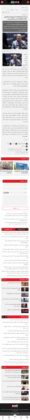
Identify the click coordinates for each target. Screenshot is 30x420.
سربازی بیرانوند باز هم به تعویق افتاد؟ (13, 293)
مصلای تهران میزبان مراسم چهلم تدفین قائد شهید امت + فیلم (15, 348)
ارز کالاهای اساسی (11, 149)
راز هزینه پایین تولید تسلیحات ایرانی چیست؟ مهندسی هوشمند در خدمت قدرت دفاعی (15, 252)
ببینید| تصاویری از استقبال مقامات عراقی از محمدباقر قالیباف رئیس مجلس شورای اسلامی (15, 338)
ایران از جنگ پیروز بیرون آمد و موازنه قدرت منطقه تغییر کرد (11, 289)
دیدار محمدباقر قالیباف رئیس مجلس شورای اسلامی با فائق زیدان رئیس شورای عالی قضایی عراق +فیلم (16, 363)
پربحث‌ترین (7, 229)
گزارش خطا (13, 143)
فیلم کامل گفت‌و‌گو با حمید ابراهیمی (13, 310)
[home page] (15, 416)
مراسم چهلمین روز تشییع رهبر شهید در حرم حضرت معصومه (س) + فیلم (16, 327)
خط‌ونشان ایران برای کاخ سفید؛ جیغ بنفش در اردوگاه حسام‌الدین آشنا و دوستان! (12, 376)
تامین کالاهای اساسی (23, 152)
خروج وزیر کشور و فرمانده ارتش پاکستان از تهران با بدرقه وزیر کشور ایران (15, 263)
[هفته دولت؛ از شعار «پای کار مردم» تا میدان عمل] (25, 382)
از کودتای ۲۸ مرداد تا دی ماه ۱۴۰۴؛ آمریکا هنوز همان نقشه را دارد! (15, 356)
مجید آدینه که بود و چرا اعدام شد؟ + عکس (19, 320)
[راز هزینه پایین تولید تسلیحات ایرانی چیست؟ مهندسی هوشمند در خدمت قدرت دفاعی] (25, 371)
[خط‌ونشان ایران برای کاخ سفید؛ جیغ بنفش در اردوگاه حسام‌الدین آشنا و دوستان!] (25, 377)
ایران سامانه (13, 413)
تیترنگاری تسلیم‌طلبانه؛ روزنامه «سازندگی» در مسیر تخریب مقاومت (11, 392)
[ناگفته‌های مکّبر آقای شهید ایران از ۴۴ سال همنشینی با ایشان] (25, 306)
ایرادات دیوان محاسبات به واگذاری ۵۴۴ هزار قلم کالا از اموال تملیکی (16, 246)
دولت (17, 152)
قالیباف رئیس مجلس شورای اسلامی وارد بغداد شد (17, 331)
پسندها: (8, 143)
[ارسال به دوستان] (8, 12)
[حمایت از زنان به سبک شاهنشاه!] (25, 284)
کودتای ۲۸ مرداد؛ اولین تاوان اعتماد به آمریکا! (18, 359)
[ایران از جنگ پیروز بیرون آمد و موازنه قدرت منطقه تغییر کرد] (25, 289)
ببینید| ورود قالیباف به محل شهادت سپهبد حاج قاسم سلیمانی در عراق (15, 323)
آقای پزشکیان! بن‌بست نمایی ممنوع (13, 386)
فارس (25, 139)
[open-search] (2, 2)
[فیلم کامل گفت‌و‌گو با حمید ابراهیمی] (25, 311)
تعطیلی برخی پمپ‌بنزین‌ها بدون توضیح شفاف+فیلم (17, 275)
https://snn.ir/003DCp (22, 143)
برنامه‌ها (21, 419)
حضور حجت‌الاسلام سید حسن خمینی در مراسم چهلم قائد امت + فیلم (15, 345)
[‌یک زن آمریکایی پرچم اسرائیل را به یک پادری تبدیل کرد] (25, 300)
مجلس (22, 7)
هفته (6, 317)
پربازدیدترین (9, 419)
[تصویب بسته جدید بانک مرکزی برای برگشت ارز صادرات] (21, 165)
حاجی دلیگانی (18, 149)
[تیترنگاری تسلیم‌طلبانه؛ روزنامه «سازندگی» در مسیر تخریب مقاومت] (25, 393)
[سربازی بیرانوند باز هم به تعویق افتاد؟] (25, 295)
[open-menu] (28, 2)
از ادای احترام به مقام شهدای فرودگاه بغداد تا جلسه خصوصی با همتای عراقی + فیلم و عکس (15, 352)
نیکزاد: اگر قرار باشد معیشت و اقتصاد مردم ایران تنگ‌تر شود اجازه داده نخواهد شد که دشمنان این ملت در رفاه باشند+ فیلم (15, 233)
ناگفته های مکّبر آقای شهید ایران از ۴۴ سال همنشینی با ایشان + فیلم (15, 257)
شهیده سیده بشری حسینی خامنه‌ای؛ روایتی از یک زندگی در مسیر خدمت (15, 237)
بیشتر (4, 279)
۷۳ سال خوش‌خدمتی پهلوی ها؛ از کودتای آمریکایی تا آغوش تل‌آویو (15, 334)
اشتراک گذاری (23, 146)
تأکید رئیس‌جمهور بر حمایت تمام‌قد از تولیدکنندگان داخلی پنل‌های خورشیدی (16, 241)
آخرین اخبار (20, 229)
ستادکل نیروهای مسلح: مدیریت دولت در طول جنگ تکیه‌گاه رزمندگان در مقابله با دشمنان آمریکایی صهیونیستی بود (16, 268)
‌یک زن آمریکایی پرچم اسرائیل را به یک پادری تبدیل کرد (11, 300)
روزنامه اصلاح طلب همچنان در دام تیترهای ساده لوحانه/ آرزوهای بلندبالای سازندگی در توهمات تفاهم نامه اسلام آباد (15, 272)
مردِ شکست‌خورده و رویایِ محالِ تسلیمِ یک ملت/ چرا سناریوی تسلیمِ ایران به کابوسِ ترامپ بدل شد (11, 398)
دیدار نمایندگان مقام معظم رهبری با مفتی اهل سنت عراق (16, 260)
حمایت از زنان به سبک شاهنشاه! (14, 283)
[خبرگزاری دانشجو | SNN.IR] (15, 2)
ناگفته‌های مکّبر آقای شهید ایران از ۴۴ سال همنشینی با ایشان (12, 305)
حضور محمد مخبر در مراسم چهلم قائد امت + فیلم (18, 342)
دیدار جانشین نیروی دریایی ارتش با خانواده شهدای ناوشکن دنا (15, 249)
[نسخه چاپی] (3, 12)
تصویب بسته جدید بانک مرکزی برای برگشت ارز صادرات (21, 172)
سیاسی (26, 7)
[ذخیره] (5, 12)
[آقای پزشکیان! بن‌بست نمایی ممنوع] (25, 388)
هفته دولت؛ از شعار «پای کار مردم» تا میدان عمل (11, 381)
